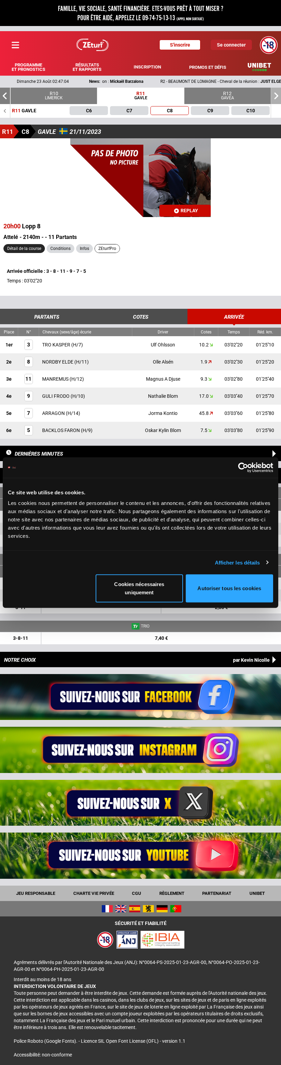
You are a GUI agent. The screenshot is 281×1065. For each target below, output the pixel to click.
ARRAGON (54, 413)
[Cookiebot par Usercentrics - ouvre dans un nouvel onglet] (243, 467)
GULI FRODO (56, 396)
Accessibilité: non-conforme (43, 1054)
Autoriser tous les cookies (229, 588)
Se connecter (231, 45)
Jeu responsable (35, 893)
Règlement (171, 893)
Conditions (60, 248)
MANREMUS (56, 379)
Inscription (147, 66)
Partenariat (216, 893)
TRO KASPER (56, 344)
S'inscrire (180, 45)
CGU (136, 893)
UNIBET (257, 893)
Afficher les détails (237, 562)
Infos (84, 248)
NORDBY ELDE (58, 362)
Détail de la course (24, 248)
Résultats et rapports (87, 67)
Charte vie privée (93, 893)
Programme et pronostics (28, 67)
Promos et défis (207, 67)
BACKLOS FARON (61, 430)
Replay (189, 210)
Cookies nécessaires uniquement (139, 588)
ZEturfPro (107, 248)
